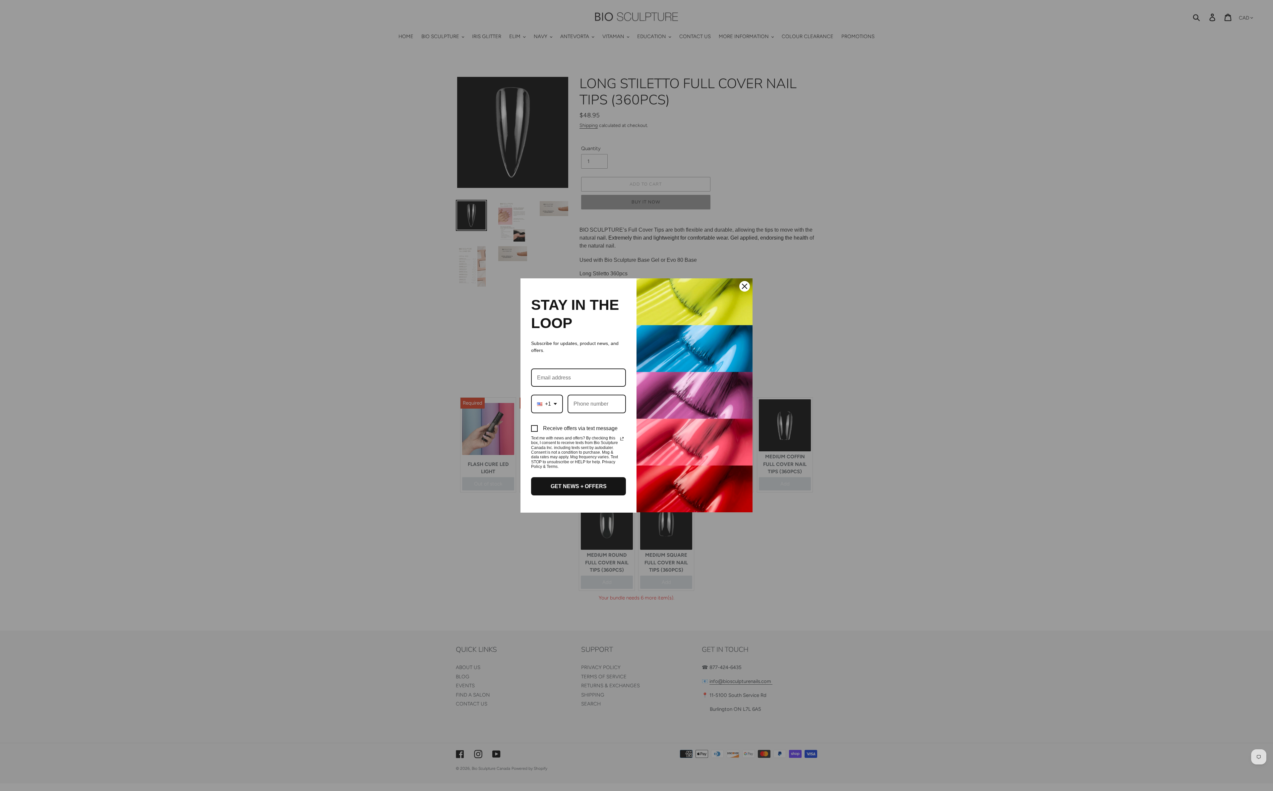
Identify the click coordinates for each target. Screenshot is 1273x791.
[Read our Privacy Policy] (622, 439)
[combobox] (547, 404)
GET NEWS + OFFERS (579, 486)
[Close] (745, 286)
